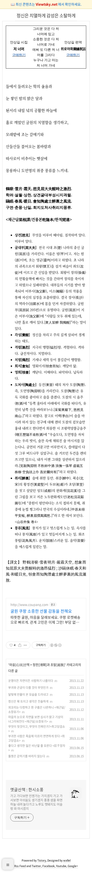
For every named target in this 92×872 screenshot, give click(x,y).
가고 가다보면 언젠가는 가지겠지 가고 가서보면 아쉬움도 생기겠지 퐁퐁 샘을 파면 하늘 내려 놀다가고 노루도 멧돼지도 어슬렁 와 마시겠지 (36, 802)
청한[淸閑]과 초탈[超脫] (49, 664)
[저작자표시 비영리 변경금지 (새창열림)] (56, 645)
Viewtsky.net (47, 4)
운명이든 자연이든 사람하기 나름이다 (30, 680)
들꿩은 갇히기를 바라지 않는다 (26, 756)
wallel (67, 860)
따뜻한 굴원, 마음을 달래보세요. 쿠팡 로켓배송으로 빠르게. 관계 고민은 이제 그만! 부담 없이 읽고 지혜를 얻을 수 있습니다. (45, 619)
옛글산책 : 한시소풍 (27, 789)
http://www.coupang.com (29, 604)
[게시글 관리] (25, 645)
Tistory (41, 860)
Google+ (73, 866)
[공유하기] (20, 645)
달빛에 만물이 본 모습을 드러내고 (28, 694)
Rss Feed (20, 866)
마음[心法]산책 (19, 664)
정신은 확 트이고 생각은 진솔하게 (28, 701)
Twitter (36, 866)
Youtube (61, 866)
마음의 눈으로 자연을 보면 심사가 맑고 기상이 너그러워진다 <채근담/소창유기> (35, 719)
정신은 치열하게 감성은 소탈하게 (46, 15)
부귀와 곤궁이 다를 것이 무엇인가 (28, 687)
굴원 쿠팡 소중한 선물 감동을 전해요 (41, 611)
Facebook (48, 866)
